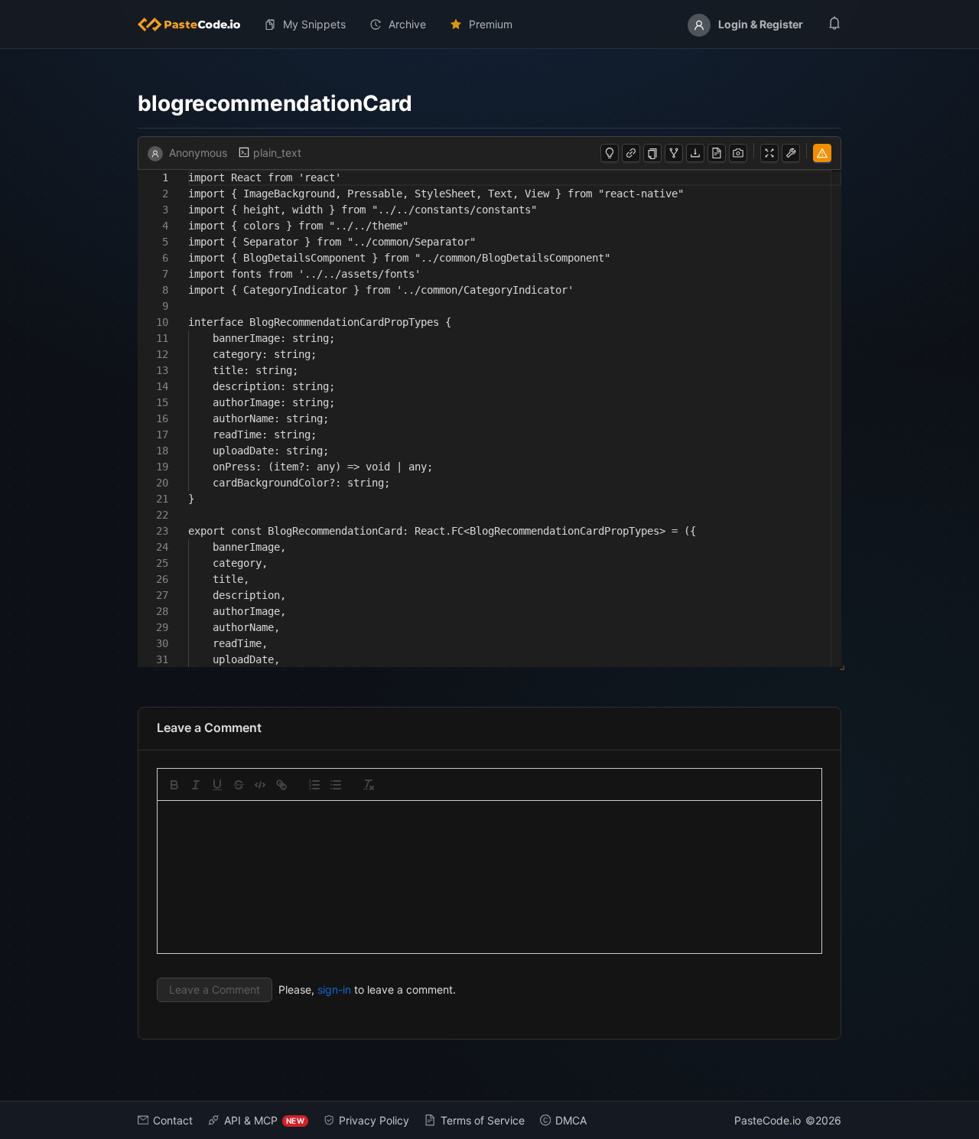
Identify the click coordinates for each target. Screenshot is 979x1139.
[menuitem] (195, 24)
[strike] (238, 785)
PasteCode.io (767, 1120)
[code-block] (260, 785)
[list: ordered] (314, 785)
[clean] (368, 785)
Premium (490, 24)
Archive (407, 24)
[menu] (489, 24)
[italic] (196, 785)
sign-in (334, 989)
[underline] (217, 785)
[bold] (174, 785)
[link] (281, 785)
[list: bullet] (335, 785)
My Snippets (314, 24)
